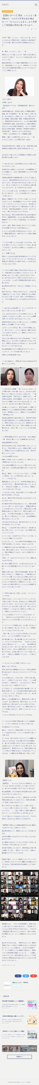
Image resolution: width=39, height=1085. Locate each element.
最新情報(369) (4, 965)
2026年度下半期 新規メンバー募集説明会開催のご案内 (17, 1001)
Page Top (19, 1075)
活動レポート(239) (11, 965)
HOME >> (19, 1057)
